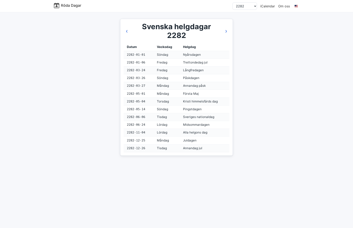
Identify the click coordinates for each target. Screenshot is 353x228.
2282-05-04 (136, 101)
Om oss (284, 6)
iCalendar (267, 6)
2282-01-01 (136, 55)
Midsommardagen (196, 125)
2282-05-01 (136, 94)
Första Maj (191, 94)
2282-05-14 (136, 109)
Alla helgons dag (195, 132)
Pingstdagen (192, 109)
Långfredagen (193, 70)
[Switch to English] (296, 6)
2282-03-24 (136, 70)
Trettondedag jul (195, 62)
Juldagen (190, 140)
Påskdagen (191, 78)
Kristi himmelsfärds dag (200, 101)
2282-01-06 (136, 62)
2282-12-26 (136, 148)
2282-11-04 (136, 132)
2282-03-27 (136, 86)
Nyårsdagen (192, 55)
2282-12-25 (136, 140)
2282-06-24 (136, 125)
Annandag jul (192, 148)
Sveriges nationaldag (198, 117)
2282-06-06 (136, 117)
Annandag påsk (194, 86)
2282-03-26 (136, 78)
